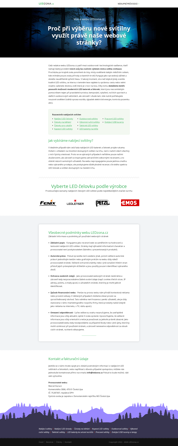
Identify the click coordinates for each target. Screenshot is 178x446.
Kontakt (68, 442)
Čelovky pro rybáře (63, 125)
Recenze (49, 442)
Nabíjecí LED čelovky (63, 118)
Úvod (41, 442)
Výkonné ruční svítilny (89, 122)
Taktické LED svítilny (88, 125)
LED (46, 3)
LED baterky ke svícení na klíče (80, 432)
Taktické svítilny (58, 432)
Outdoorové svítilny (88, 118)
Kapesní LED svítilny (63, 129)
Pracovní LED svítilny (114, 118)
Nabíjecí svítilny (45, 428)
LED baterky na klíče (88, 129)
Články (59, 442)
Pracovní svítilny (102, 432)
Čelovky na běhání (62, 122)
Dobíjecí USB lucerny (114, 122)
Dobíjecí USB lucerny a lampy (124, 432)
